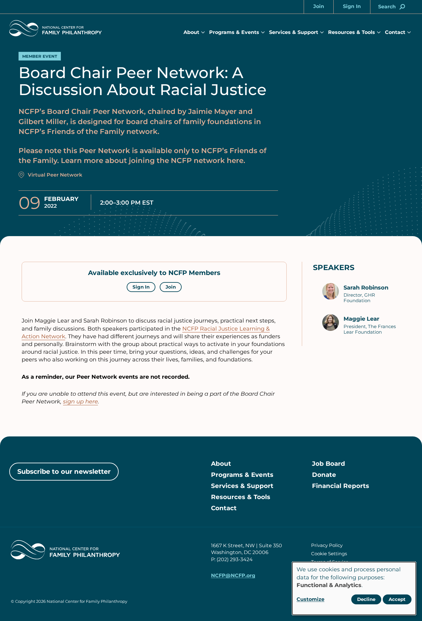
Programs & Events (234, 32)
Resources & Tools (351, 32)
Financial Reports (340, 486)
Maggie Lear (361, 318)
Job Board (328, 463)
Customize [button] (310, 599)
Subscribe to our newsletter (64, 471)
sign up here (80, 401)
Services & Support (293, 32)
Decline (366, 599)
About (191, 32)
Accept (397, 599)
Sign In (141, 287)
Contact (395, 32)
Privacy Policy (327, 545)
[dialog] (354, 588)
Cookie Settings (329, 553)
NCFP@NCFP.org (233, 575)
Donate (324, 474)
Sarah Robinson (366, 287)
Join (171, 287)
